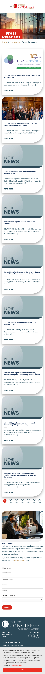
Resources (15, 42)
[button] (10, 6)
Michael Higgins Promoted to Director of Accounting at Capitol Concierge (19, 424)
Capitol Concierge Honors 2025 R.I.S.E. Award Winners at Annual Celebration (21, 124)
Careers (6, 632)
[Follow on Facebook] (30, 636)
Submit (7, 607)
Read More (8, 91)
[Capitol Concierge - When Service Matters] (24, 6)
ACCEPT (22, 670)
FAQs (4, 637)
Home (5, 42)
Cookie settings (16, 665)
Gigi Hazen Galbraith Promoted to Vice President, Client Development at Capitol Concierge (20, 475)
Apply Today (19, 560)
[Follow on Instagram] (33, 636)
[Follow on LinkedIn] (37, 636)
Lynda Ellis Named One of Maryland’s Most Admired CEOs (20, 172)
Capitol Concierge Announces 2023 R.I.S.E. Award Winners (20, 323)
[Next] (40, 501)
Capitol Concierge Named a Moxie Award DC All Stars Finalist (22, 76)
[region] (22, 660)
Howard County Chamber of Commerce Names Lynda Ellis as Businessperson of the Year (22, 273)
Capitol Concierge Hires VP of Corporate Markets (19, 223)
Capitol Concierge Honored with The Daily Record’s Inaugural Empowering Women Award (22, 374)
